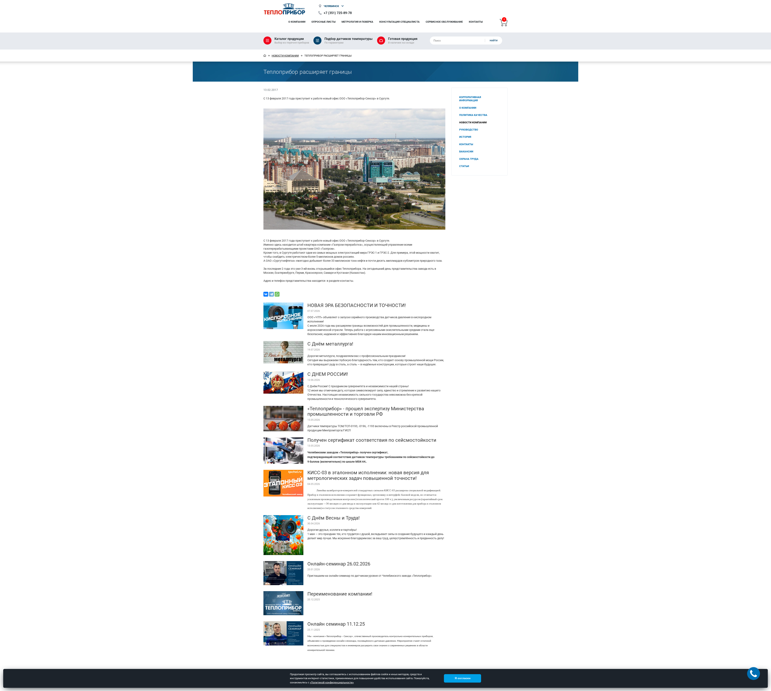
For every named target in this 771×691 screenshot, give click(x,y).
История (465, 137)
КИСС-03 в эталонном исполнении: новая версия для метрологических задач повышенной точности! (368, 475)
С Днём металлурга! (330, 343)
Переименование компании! (339, 594)
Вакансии (466, 151)
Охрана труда (468, 159)
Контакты (476, 21)
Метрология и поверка (357, 21)
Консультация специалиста (399, 21)
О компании (296, 21)
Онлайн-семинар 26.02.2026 (338, 563)
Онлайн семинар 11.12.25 (336, 624)
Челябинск (331, 6)
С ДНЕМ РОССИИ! (327, 374)
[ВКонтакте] (265, 294)
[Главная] (264, 56)
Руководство (468, 129)
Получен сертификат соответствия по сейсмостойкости (371, 440)
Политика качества (473, 115)
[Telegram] (271, 294)
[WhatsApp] (277, 294)
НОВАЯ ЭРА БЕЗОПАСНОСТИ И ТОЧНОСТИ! (356, 305)
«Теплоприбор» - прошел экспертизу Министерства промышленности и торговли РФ (365, 411)
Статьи (464, 166)
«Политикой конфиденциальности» (332, 682)
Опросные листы (323, 21)
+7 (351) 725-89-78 (338, 13)
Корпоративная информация (470, 98)
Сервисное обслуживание (444, 21)
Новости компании (285, 55)
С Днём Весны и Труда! (333, 518)
